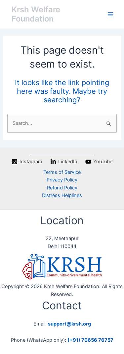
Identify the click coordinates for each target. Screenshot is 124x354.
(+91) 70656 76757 (90, 340)
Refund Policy (62, 188)
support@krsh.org (69, 324)
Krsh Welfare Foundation (36, 14)
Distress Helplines (62, 195)
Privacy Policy (62, 180)
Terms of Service (62, 172)
